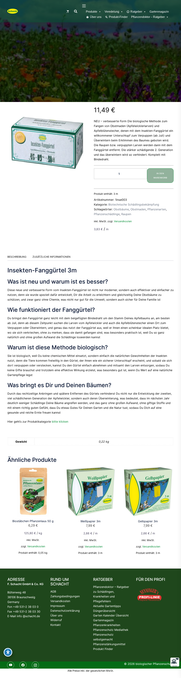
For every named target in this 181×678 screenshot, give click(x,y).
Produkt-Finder (118, 16)
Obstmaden (138, 209)
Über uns (95, 16)
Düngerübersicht (104, 611)
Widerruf (56, 620)
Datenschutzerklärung (65, 610)
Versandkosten (123, 221)
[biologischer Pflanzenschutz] (12, 11)
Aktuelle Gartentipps (107, 606)
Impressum (57, 606)
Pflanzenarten (156, 209)
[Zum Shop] (68, 11)
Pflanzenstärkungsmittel (109, 644)
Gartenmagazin (159, 11)
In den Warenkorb (160, 175)
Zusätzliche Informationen (52, 256)
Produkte (91, 11)
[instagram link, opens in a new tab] (36, 665)
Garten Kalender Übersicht (111, 615)
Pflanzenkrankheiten (106, 625)
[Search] (75, 11)
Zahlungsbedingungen (65, 596)
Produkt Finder (103, 649)
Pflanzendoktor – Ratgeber (148, 16)
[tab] (16, 257)
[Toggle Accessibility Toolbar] (8, 652)
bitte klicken (60, 421)
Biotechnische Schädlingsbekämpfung (133, 204)
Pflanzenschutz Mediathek (110, 630)
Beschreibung (16, 256)
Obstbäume (121, 209)
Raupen (126, 214)
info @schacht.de (28, 616)
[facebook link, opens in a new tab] (23, 665)
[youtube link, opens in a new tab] (11, 665)
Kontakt (55, 625)
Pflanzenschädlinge (107, 214)
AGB (53, 591)
